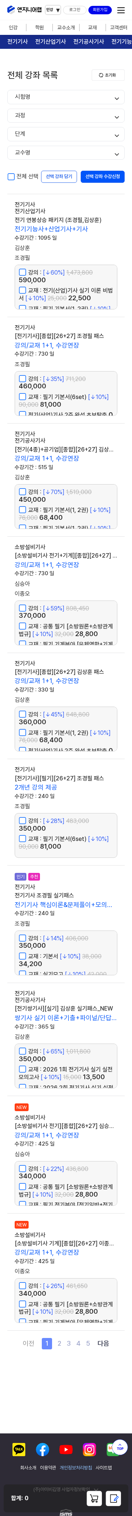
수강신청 (113, 1498)
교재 (92, 27)
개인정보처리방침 (76, 1467)
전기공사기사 (88, 41)
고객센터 (119, 27)
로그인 (74, 9)
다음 (103, 1343)
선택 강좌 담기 (59, 176)
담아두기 (94, 1498)
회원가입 (100, 9)
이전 (28, 1343)
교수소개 (66, 27)
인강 (13, 27)
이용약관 (48, 1467)
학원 (39, 27)
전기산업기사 (50, 41)
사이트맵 (104, 1467)
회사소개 (28, 1467)
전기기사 (17, 41)
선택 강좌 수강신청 (102, 176)
